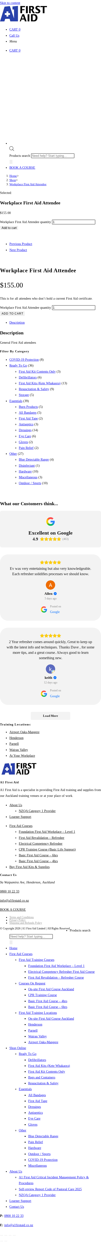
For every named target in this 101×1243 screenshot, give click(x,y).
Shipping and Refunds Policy (25, 922)
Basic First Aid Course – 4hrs (38, 861)
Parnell (14, 744)
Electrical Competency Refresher (40, 843)
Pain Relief (26, 448)
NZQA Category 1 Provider (37, 811)
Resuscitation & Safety (34, 389)
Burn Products (28, 407)
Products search (20, 156)
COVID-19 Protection (24, 359)
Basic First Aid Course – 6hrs (38, 855)
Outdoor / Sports (30, 483)
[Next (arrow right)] (6, 1241)
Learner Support (20, 817)
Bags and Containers (41, 1077)
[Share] (10, 1235)
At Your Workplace (22, 755)
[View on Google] (50, 585)
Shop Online (17, 1048)
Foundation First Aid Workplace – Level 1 (47, 831)
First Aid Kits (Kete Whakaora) (40, 383)
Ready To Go (18, 365)
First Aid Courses (20, 826)
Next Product (18, 250)
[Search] (11, 162)
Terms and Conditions (21, 917)
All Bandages (27, 412)
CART (14, 29)
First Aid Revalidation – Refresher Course (56, 977)
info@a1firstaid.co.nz (14, 900)
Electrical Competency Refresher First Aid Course (61, 971)
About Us (15, 805)
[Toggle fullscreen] (6, 1235)
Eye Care (25, 436)
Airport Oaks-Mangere (24, 732)
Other (13, 453)
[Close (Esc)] (14, 1235)
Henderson (16, 738)
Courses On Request (32, 983)
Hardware (25, 471)
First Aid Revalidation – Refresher (41, 838)
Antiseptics (26, 424)
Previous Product (20, 244)
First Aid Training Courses (36, 960)
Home (13, 948)
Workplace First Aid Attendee (28, 184)
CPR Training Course (42, 995)
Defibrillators (28, 377)
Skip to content (10, 3)
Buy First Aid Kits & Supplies (29, 867)
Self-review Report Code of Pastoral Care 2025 (50, 1189)
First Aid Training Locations (38, 1013)
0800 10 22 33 (9, 891)
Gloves (23, 442)
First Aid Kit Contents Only (37, 371)
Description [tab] (17, 322)
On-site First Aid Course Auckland (51, 989)
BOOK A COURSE (22, 167)
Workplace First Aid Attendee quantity (25, 222)
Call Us (14, 35)
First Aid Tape (28, 418)
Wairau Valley (18, 750)
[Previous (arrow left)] (1, 1241)
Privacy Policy (17, 920)
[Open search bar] (11, 150)
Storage (24, 395)
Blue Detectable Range (34, 459)
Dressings (25, 430)
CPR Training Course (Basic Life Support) (47, 849)
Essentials (15, 401)
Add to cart (9, 228)
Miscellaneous (28, 477)
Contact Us (16, 1206)
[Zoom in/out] (1, 1235)
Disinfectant (27, 465)
